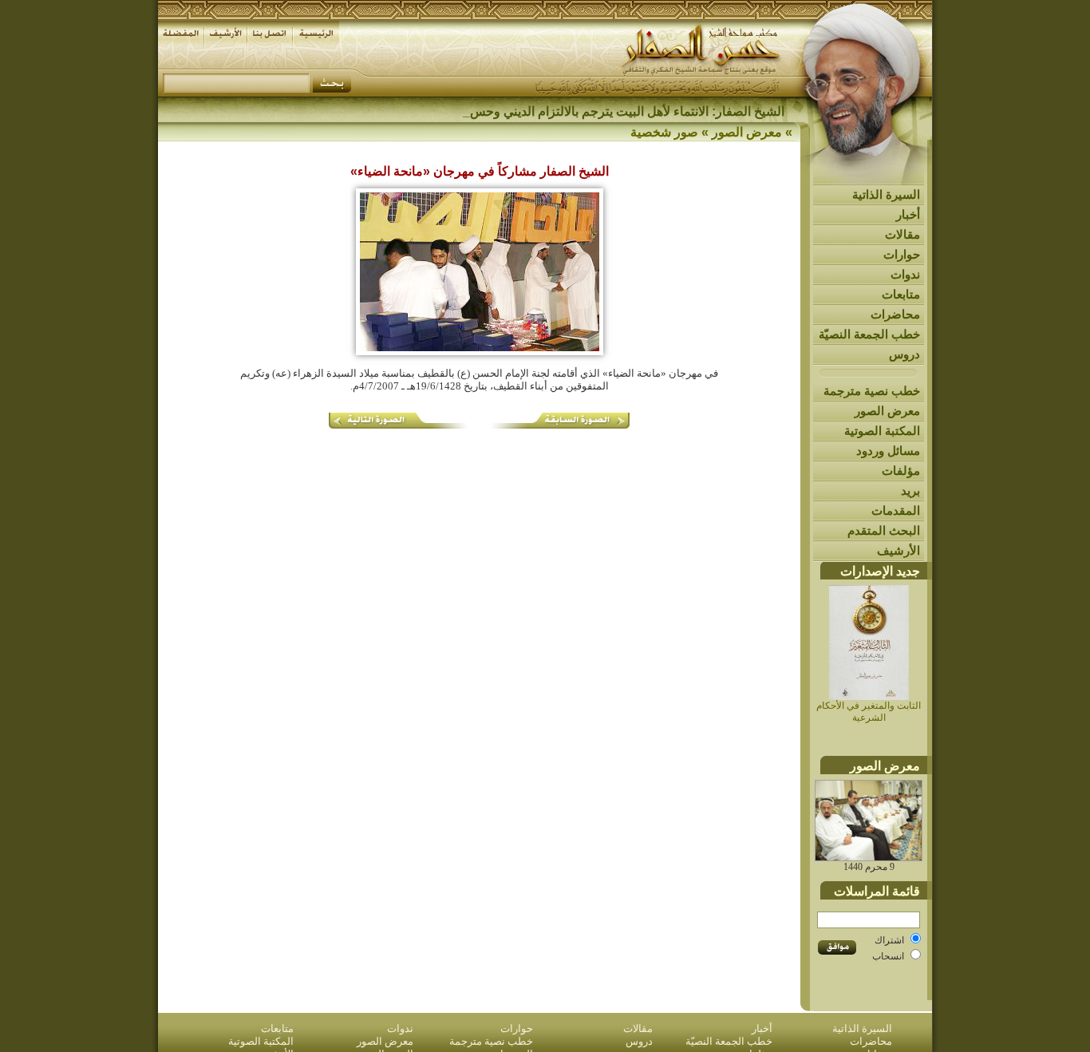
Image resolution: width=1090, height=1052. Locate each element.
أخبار (908, 214)
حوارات (901, 254)
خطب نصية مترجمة (871, 390)
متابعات (901, 294)
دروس (904, 354)
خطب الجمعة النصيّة (869, 334)
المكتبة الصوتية (882, 430)
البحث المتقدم (883, 530)
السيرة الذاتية (886, 194)
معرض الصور (887, 410)
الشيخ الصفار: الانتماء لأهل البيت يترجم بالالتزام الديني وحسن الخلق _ (603, 111)
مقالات (902, 234)
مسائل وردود (888, 450)
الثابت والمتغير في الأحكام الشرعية (868, 711)
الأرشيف (898, 550)
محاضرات (895, 314)
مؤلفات (901, 470)
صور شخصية (664, 132)
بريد (910, 490)
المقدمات (895, 510)
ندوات (905, 274)
